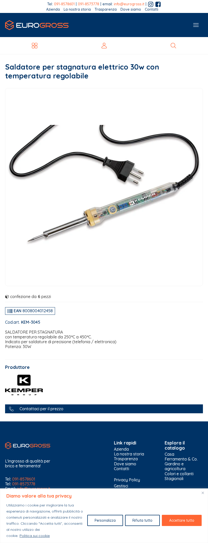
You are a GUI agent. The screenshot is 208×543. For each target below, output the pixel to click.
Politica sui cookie (35, 535)
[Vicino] (203, 493)
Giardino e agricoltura (175, 466)
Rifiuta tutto (142, 520)
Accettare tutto (181, 520)
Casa (169, 454)
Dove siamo (130, 9)
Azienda (53, 9)
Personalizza (105, 520)
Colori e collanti (179, 473)
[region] (104, 515)
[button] (104, 408)
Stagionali (174, 478)
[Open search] (173, 45)
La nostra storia (77, 9)
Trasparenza (106, 9)
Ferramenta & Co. (181, 459)
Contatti (151, 9)
